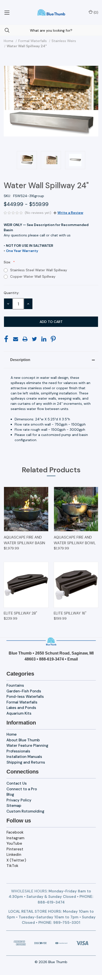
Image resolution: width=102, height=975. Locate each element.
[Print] (25, 339)
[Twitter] (34, 339)
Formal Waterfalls (21, 702)
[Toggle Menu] (7, 12)
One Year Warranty (22, 251)
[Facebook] (6, 339)
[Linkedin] (43, 339)
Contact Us (16, 783)
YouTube (14, 843)
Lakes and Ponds (21, 707)
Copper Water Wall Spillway (32, 276)
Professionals (18, 751)
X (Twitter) (16, 860)
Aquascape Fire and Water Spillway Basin (24, 540)
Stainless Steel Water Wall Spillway (38, 270)
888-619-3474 (51, 659)
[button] (51, 359)
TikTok (12, 865)
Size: (8, 262)
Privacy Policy (18, 800)
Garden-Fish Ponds (23, 691)
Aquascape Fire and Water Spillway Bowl (75, 540)
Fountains (15, 685)
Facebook (15, 832)
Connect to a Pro (21, 789)
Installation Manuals (24, 756)
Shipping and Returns (25, 762)
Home (11, 734)
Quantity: (11, 293)
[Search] (4, 30)
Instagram (15, 838)
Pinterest (14, 849)
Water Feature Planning (27, 745)
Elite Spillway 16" (70, 613)
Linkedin (13, 854)
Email (72, 659)
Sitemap (13, 805)
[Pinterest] (53, 339)
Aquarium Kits (18, 713)
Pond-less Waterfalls (25, 696)
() (95, 12)
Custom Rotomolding (25, 811)
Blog (10, 794)
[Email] (15, 339)
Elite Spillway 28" (20, 613)
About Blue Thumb (23, 740)
